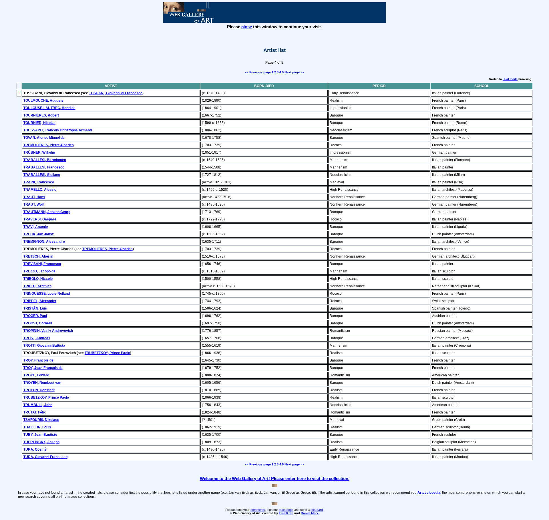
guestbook (286, 509)
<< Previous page (258, 72)
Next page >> (294, 72)
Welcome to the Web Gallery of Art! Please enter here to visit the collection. (274, 478)
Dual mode (510, 79)
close (246, 26)
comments (257, 509)
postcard (317, 509)
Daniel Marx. (310, 513)
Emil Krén (286, 513)
